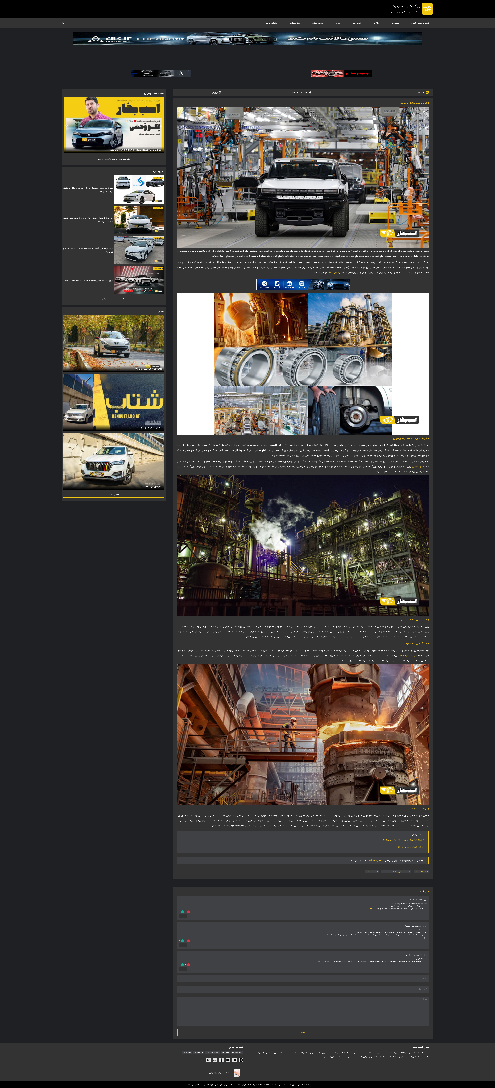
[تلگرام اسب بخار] (303, 284)
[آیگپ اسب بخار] (208, 1060)
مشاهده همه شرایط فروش (113, 299)
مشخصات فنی (271, 23)
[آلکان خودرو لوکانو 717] (247, 45)
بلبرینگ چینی (418, 466)
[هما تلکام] (342, 73)
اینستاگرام (373, 860)
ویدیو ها (395, 23)
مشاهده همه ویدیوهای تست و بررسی (114, 159)
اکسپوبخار (357, 23)
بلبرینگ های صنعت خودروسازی (395, 871)
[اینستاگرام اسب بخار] (241, 1060)
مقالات (376, 23)
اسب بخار (421, 92)
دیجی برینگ (333, 272)
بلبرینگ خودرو (421, 871)
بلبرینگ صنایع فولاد (408, 655)
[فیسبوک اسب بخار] (221, 1060)
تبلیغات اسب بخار (212, 1052)
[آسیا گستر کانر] (161, 73)
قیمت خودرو (187, 1052)
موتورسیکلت (295, 23)
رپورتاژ (215, 92)
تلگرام (381, 860)
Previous (161, 126)
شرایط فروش (318, 23)
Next (67, 126)
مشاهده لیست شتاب (114, 494)
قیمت (338, 23)
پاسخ (183, 916)
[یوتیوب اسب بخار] (228, 1060)
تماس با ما (225, 1052)
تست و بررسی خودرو (420, 23)
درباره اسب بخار (237, 1052)
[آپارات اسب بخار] (215, 1060)
